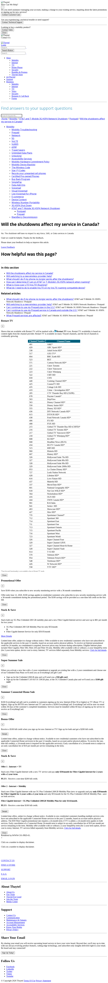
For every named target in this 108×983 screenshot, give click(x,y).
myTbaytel (10, 77)
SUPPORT (5, 869)
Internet (15, 63)
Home (4, 118)
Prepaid (15, 132)
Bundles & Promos (19, 72)
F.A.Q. (4, 874)
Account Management (15, 922)
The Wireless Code (21, 167)
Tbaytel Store (17, 74)
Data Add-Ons (18, 185)
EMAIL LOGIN (8, 878)
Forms (14, 98)
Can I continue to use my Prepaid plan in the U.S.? (30, 307)
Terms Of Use (29, 981)
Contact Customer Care (11, 15)
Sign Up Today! (8, 953)
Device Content (19, 199)
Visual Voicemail (19, 190)
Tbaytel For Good (13, 897)
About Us (10, 892)
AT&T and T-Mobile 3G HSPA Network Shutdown (43, 118)
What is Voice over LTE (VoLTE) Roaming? (26, 284)
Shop (8, 58)
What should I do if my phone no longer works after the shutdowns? (40, 279)
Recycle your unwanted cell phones (29, 173)
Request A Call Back (20, 96)
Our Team (10, 894)
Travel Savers (18, 150)
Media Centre (12, 902)
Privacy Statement (43, 981)
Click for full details (98, 650)
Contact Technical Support (12, 22)
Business (10, 82)
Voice (14, 91)
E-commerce (18, 196)
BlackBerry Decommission (24, 217)
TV (13, 65)
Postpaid (73, 118)
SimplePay (17, 182)
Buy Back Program (21, 179)
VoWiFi (15, 144)
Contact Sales (7, 30)
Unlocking (17, 155)
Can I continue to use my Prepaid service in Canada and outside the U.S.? (41, 310)
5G (13, 138)
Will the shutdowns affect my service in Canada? (29, 273)
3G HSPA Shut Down (22, 205)
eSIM (14, 147)
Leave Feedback (8, 247)
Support (9, 79)
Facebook (10, 966)
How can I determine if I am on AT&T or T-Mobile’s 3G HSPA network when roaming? (48, 281)
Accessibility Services (22, 158)
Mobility (15, 60)
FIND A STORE (8, 865)
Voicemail (16, 187)
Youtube (9, 976)
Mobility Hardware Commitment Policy (30, 161)
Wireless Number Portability (26, 202)
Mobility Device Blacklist (23, 164)
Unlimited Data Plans (22, 152)
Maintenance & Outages (16, 920)
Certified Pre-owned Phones (25, 176)
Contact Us (11, 915)
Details (4, 734)
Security (15, 70)
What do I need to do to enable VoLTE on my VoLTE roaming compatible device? (45, 287)
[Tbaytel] (5, 43)
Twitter (9, 971)
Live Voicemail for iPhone (24, 193)
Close (4, 33)
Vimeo (9, 974)
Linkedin (10, 969)
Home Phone (17, 67)
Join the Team (12, 899)
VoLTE (15, 141)
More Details (6, 636)
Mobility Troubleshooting (24, 129)
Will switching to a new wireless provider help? (29, 276)
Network (16, 135)
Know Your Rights (14, 927)
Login (3, 45)
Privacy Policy (12, 929)
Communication (13, 918)
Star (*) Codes (18, 170)
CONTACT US (7, 860)
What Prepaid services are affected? (23, 315)
